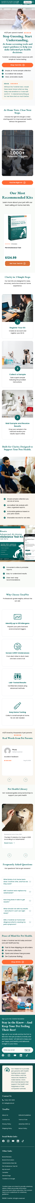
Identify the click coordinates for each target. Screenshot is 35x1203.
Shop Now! (28, 2)
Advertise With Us (24, 1124)
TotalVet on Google (8, 1179)
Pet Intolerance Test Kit (9, 1166)
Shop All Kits (16, 962)
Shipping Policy (7, 1128)
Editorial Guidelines (25, 1115)
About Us (5, 1115)
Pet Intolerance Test (11, 8)
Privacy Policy (6, 1124)
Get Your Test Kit (16, 263)
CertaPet (5, 1172)
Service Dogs (6, 1176)
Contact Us (6, 1119)
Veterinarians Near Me (9, 1163)
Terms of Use (23, 1119)
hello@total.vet (9, 1103)
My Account (6, 1169)
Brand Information (8, 1160)
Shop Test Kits (15, 65)
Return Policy (23, 1128)
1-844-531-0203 (9, 1100)
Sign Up (27, 1050)
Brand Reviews (6, 1157)
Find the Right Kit (16, 183)
